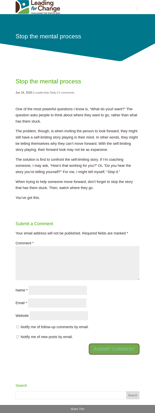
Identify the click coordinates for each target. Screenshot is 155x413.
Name (22, 290)
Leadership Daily (45, 92)
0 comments (66, 92)
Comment (25, 243)
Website (22, 316)
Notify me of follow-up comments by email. (55, 327)
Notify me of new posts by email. (47, 337)
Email (21, 303)
